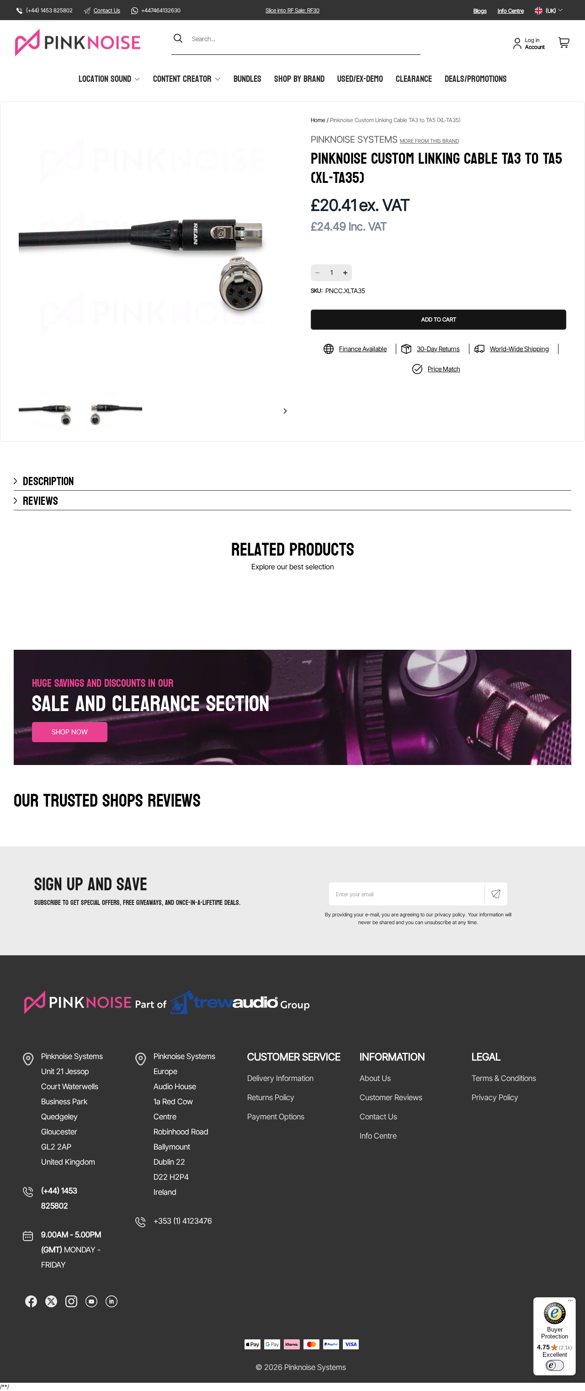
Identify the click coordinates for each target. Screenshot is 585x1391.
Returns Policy (270, 1097)
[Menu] (570, 1302)
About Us (375, 1078)
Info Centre (511, 10)
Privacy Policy (495, 1097)
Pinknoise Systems (385, 139)
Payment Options (275, 1116)
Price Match (444, 369)
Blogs (480, 10)
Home (318, 120)
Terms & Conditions (504, 1078)
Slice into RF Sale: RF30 (292, 10)
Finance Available (363, 349)
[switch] (555, 1365)
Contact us (378, 1116)
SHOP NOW (70, 732)
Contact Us (107, 10)
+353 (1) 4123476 (183, 1220)
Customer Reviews (391, 1097)
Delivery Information (280, 1078)
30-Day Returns (438, 349)
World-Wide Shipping (519, 349)
